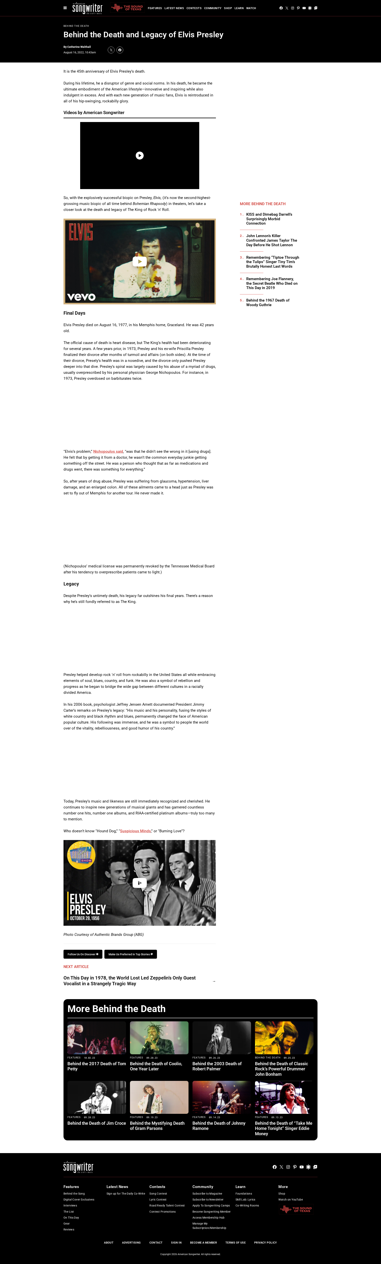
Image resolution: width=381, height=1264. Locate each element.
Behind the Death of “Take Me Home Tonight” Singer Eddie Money (283, 1128)
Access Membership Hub (208, 1217)
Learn (239, 8)
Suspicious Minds (135, 831)
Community (213, 8)
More (283, 1186)
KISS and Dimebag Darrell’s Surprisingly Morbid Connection (269, 219)
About (109, 1242)
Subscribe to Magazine (207, 1193)
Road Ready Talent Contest (167, 1205)
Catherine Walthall (79, 46)
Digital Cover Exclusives (79, 1199)
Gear (67, 1223)
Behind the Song (74, 1193)
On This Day (71, 1217)
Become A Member (203, 1242)
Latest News (174, 8)
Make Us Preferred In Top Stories (129, 954)
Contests (194, 8)
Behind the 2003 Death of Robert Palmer (217, 1066)
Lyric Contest (157, 1199)
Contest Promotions (162, 1211)
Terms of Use (235, 1242)
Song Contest (158, 1193)
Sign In (176, 1242)
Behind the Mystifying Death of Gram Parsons (157, 1126)
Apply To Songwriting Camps (211, 1205)
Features (155, 8)
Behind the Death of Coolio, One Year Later (156, 1066)
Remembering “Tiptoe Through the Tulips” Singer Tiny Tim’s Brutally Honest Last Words (272, 262)
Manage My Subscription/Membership (209, 1225)
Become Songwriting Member (211, 1211)
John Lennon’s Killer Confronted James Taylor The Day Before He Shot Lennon (271, 240)
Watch (251, 8)
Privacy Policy (265, 1242)
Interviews (70, 1205)
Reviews (69, 1229)
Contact (156, 1242)
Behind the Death (76, 26)
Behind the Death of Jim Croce (96, 1123)
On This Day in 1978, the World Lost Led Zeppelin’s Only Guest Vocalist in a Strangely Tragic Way (130, 980)
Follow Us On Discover (82, 954)
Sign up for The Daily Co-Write (126, 1193)
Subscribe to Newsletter (208, 1199)
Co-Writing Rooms (247, 1205)
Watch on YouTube (290, 1199)
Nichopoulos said (108, 451)
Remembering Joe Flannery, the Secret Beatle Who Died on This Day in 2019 (272, 283)
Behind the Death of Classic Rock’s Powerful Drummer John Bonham (281, 1069)
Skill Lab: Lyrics (245, 1199)
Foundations (244, 1193)
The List (69, 1211)
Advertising (131, 1242)
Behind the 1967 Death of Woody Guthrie (268, 302)
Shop (228, 8)
